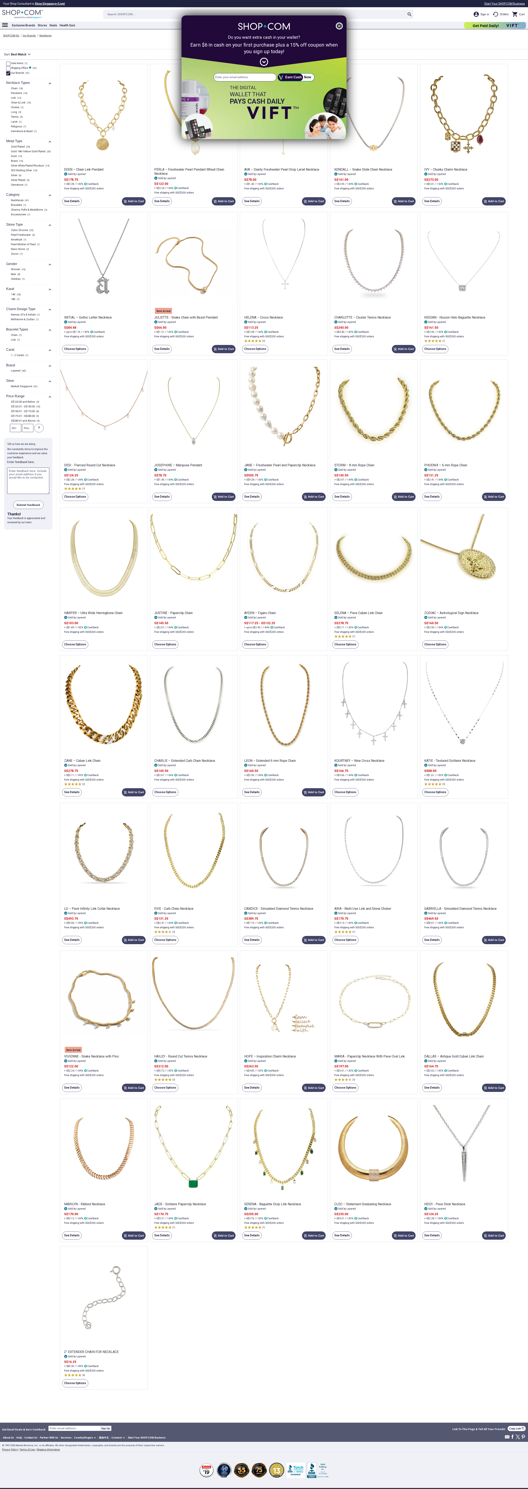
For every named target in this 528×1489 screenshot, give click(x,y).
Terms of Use (27, 1449)
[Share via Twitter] (518, 1437)
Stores (42, 25)
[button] (86, 1438)
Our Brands (29, 35)
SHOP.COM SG (11, 35)
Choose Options (74, 350)
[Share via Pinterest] (523, 1437)
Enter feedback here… (21, 462)
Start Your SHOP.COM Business (504, 3)
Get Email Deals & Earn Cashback (23, 1429)
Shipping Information (48, 1449)
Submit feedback (28, 504)
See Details (71, 202)
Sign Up (105, 1428)
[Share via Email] (507, 1438)
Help (19, 1437)
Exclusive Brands (23, 25)
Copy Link (516, 1428)
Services (66, 1437)
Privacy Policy (10, 1449)
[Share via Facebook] (512, 1437)
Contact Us (30, 1437)
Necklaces (45, 35)
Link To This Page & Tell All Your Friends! (478, 1429)
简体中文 (104, 1437)
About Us (8, 1437)
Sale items (18, 63)
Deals (53, 25)
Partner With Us (49, 1437)
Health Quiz (67, 25)
